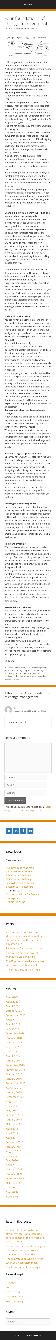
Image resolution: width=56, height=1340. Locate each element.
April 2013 (12, 1128)
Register (11, 1283)
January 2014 (14, 1119)
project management (38, 667)
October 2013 (14, 1124)
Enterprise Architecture (19, 886)
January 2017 (14, 1060)
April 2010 (12, 1165)
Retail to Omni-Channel (19, 871)
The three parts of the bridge (23, 969)
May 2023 (12, 997)
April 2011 (12, 1137)
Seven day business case (20, 883)
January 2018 (14, 1038)
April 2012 (12, 1133)
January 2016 (14, 1078)
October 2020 (14, 1010)
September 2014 (16, 1096)
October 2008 (14, 1183)
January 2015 (14, 1092)
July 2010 (11, 1155)
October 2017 (14, 1042)
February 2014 (14, 1115)
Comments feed (15, 1296)
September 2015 (16, 1083)
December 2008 (15, 1178)
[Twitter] (9, 831)
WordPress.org (14, 1301)
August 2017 (13, 1047)
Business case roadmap (20, 867)
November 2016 (15, 1069)
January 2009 (14, 1174)
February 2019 (14, 1029)
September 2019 (16, 1015)
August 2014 (13, 1101)
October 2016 (14, 1074)
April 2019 (12, 1019)
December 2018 (15, 1033)
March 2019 (13, 1024)
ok (14, 707)
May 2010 (12, 1160)
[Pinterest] (30, 831)
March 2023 (13, 1006)
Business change (15, 670)
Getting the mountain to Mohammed (24, 673)
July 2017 (11, 1051)
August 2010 (13, 1151)
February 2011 (14, 1142)
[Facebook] (23, 831)
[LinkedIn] (16, 831)
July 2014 (11, 1106)
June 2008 (12, 1187)
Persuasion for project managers (25, 948)
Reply (44, 711)
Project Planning (15, 901)
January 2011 (14, 1146)
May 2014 (12, 1110)
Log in (9, 1287)
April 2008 (12, 1196)
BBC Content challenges (20, 875)
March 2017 (13, 1056)
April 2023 (12, 1001)
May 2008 (12, 1192)
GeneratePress (33, 1335)
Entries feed (13, 1292)
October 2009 (14, 1169)
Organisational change (18, 667)
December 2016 (15, 1065)
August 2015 (13, 1087)
